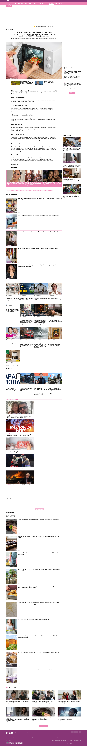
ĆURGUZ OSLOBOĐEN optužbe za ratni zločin (49, 82)
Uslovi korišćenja (77, 740)
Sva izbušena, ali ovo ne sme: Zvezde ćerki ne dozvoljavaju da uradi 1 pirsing (69, 718)
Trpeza (62, 3)
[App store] (19, 743)
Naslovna (17, 3)
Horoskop (57, 3)
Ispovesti (41, 3)
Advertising (63, 740)
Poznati (46, 3)
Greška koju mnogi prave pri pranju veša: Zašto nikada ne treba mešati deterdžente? (38, 519)
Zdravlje (30, 3)
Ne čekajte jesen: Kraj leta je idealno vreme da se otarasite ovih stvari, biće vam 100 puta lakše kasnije (39, 553)
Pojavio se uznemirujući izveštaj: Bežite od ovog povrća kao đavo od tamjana (71, 195)
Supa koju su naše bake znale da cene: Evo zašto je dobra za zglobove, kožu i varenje (38, 652)
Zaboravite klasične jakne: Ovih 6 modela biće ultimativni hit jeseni (72, 80)
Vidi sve (71, 92)
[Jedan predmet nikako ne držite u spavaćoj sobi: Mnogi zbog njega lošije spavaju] (11, 676)
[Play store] (10, 743)
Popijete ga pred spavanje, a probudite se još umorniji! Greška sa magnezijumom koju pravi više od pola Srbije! (72, 84)
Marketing (57, 740)
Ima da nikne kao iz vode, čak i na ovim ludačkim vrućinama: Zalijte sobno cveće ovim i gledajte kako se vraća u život (39, 570)
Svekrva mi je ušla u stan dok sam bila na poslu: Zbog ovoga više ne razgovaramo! (72, 72)
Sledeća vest (53, 87)
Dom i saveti (51, 3)
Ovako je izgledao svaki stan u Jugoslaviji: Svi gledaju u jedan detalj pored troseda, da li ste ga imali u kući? (71, 180)
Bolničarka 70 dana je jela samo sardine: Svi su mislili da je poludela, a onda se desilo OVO (72, 149)
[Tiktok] (80, 732)
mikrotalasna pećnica (37, 190)
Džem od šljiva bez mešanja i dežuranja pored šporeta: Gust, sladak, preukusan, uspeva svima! (39, 536)
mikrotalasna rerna (48, 190)
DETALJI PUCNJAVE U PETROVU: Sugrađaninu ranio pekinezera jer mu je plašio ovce (26, 83)
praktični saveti (11, 190)
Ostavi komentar (39, 509)
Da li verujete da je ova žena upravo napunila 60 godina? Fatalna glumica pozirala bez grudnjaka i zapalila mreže (38, 265)
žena (17, 190)
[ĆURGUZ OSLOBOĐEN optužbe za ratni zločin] (39, 83)
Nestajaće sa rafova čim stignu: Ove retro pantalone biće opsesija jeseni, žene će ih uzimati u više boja (40, 199)
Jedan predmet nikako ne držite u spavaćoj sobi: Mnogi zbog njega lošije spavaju (37, 669)
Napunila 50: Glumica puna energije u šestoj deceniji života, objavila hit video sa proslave (72, 77)
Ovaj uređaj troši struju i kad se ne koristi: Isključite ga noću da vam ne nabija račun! (38, 215)
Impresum (69, 740)
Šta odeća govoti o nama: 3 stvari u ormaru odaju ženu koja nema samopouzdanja (38, 248)
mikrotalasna (28, 190)
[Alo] (7, 0)
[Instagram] (75, 732)
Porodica (35, 3)
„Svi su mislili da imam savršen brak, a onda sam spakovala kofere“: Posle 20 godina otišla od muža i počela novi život (40, 232)
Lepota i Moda (24, 3)
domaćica (22, 190)
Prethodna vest (15, 87)
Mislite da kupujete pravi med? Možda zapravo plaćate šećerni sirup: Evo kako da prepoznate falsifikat (37, 636)
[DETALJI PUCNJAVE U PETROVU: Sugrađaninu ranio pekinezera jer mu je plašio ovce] (15, 83)
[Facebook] (72, 732)
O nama (52, 740)
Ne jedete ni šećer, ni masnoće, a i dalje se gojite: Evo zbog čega (33, 619)
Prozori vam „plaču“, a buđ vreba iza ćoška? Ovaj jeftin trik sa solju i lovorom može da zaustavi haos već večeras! (71, 165)
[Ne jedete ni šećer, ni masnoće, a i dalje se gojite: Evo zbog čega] (11, 626)
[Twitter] (77, 732)
